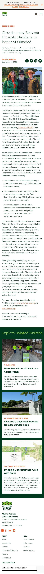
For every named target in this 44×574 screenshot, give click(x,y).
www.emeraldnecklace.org (24, 303)
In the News (27, 543)
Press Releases (28, 539)
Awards (5, 554)
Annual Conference (11, 5)
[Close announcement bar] (42, 4)
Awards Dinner (24, 7)
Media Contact (28, 550)
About (4, 539)
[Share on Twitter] (31, 61)
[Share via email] (40, 61)
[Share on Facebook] (27, 61)
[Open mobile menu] (41, 14)
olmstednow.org (8, 308)
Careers (5, 546)
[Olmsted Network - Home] (7, 14)
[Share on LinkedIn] (36, 61)
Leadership (6, 543)
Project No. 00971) (25, 127)
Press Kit (26, 546)
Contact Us (6, 558)
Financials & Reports (10, 550)
